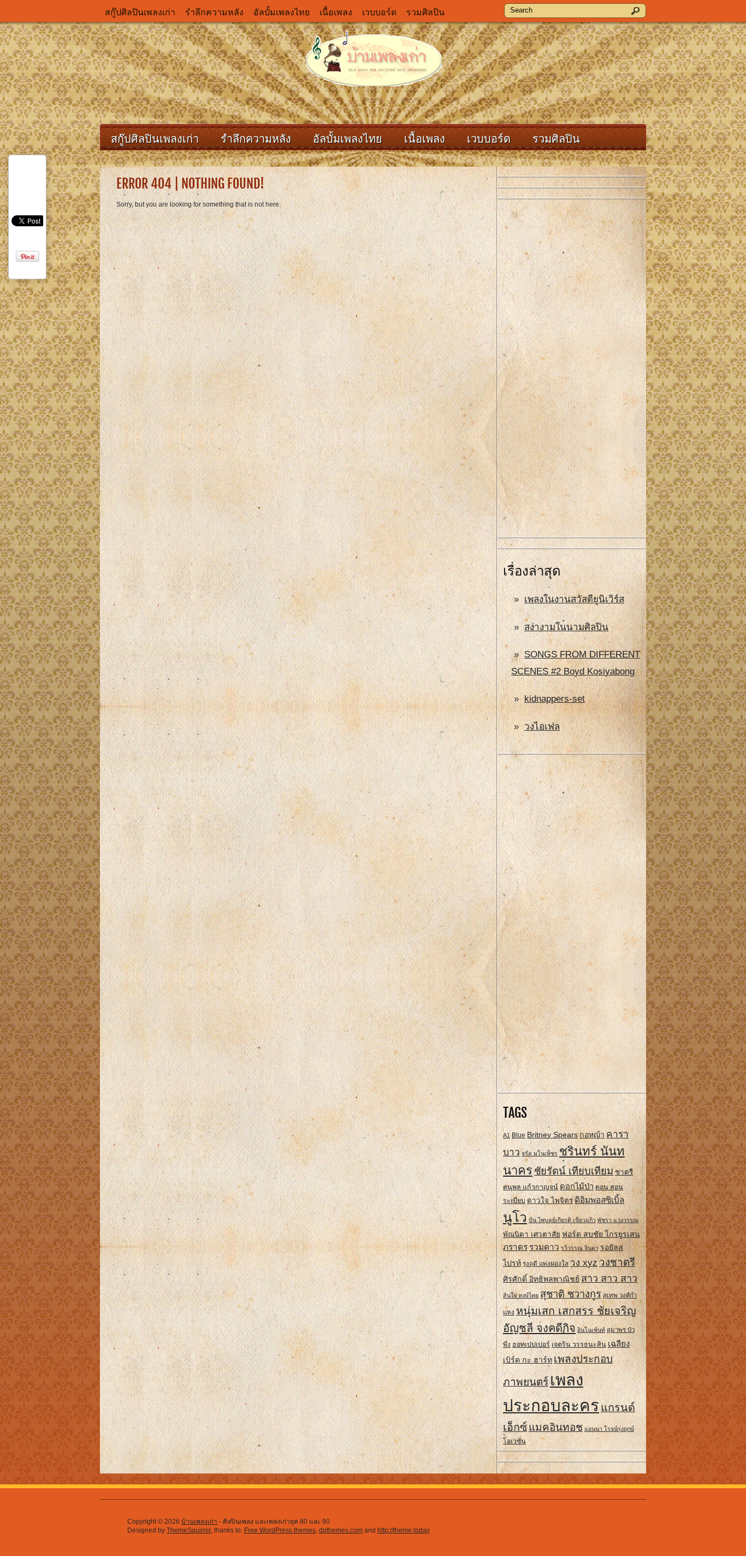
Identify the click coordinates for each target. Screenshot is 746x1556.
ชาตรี (624, 1172)
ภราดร (515, 1247)
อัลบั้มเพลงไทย (281, 12)
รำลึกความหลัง (214, 12)
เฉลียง (619, 1343)
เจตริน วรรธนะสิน (579, 1344)
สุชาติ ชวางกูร (570, 1294)
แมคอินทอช (556, 1427)
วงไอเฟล (542, 726)
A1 (506, 1135)
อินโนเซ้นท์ (591, 1329)
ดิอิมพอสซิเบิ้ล (599, 1200)
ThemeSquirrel (189, 1530)
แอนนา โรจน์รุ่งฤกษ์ (609, 1428)
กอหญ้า (592, 1134)
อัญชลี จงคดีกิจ (539, 1328)
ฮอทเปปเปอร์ (531, 1344)
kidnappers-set (554, 699)
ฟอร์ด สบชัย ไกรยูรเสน (601, 1234)
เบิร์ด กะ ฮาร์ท (527, 1359)
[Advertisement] (572, 369)
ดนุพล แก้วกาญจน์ (530, 1187)
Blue (518, 1135)
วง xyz (583, 1263)
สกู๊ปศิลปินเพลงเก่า (140, 12)
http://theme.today (403, 1530)
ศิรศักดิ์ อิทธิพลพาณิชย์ (541, 1279)
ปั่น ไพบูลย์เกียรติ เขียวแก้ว (562, 1220)
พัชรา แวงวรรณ (617, 1220)
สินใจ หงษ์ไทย (520, 1295)
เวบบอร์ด (379, 12)
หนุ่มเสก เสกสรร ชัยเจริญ (576, 1311)
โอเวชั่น (514, 1441)
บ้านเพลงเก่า (199, 1521)
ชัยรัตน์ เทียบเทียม (573, 1171)
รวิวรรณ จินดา (580, 1247)
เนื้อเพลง (335, 12)
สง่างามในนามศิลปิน (566, 627)
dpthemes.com (341, 1530)
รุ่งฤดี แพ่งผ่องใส (546, 1263)
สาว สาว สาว (609, 1278)
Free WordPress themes (280, 1530)
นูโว (515, 1217)
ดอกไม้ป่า (577, 1186)
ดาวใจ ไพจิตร (550, 1200)
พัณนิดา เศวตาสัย (531, 1234)
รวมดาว (544, 1247)
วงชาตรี (617, 1262)
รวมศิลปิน (425, 12)
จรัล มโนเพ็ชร (540, 1153)
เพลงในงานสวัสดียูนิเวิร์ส (574, 599)
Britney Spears (552, 1134)
